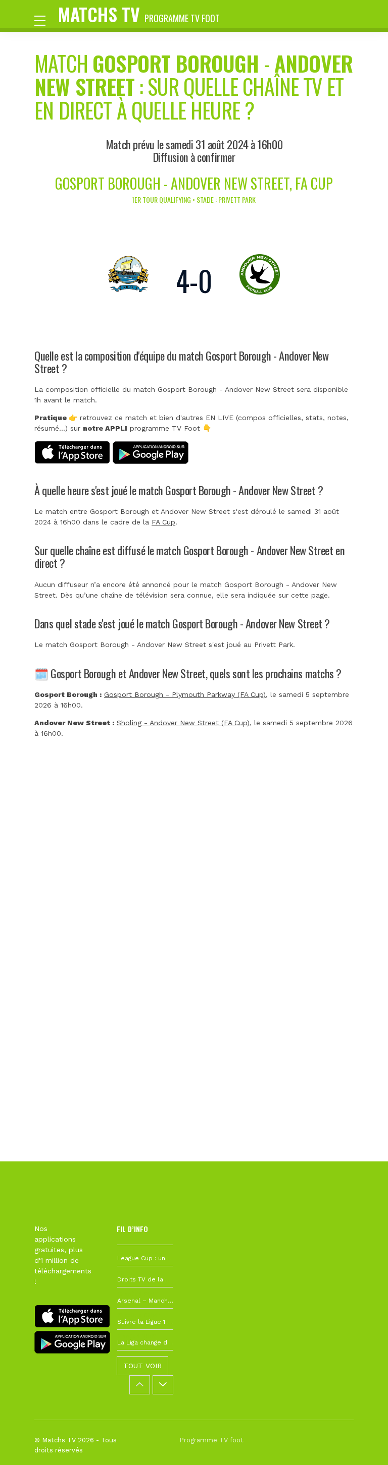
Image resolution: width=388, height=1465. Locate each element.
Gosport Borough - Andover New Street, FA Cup (194, 183)
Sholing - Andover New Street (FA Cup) (183, 723)
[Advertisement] (194, 904)
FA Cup (163, 522)
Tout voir (142, 1366)
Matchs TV (139, 14)
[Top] (361, 1443)
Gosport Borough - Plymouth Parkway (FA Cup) (185, 694)
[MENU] (45, 20)
